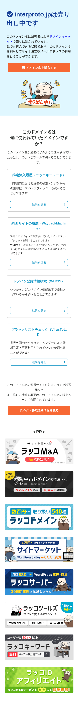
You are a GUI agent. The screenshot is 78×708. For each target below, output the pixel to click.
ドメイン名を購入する (41, 67)
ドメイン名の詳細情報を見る (39, 410)
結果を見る (39, 204)
